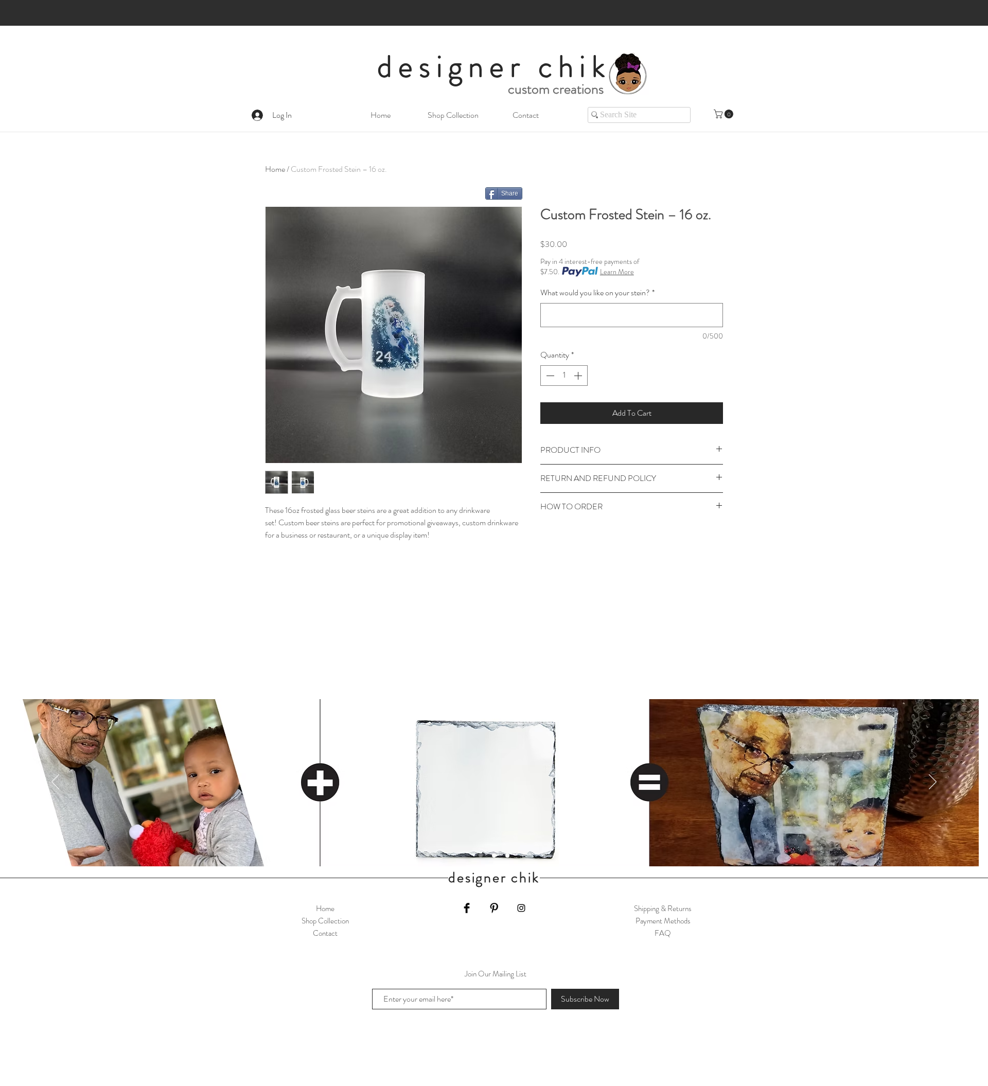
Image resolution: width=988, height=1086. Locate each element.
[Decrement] (549, 375)
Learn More (617, 271)
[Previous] (55, 782)
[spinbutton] (564, 375)
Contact (325, 933)
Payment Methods (663, 921)
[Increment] (579, 375)
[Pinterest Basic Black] (494, 908)
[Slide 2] (494, 855)
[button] (724, 114)
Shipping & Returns (663, 908)
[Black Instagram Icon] (521, 908)
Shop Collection (325, 921)
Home (275, 169)
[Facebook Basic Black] (467, 908)
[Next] (933, 782)
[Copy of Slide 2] (481, 855)
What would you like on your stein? (597, 292)
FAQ (663, 933)
